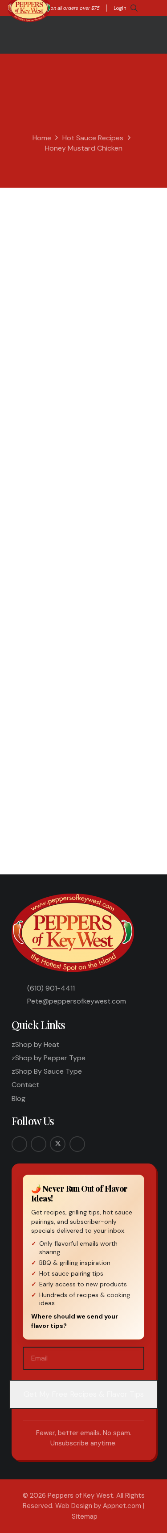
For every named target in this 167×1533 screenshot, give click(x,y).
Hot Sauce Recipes (92, 138)
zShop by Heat (35, 1044)
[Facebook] (19, 1144)
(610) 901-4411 (51, 988)
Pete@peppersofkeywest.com (76, 1001)
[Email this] (23, 807)
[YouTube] (77, 1144)
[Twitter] (57, 1144)
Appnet (37, 210)
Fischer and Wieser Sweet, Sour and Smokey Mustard (88, 290)
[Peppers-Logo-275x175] (74, 933)
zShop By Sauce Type (47, 1071)
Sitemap (85, 1516)
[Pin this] (113, 807)
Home (42, 138)
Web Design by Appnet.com (98, 1505)
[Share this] (45, 807)
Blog (18, 1098)
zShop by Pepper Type (49, 1058)
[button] (134, 8)
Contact (25, 1084)
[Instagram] (38, 1144)
